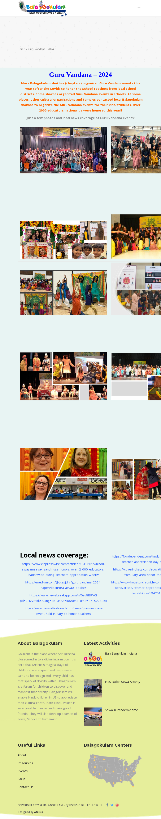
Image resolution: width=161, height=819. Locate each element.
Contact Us (26, 787)
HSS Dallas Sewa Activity (122, 681)
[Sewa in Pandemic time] (93, 716)
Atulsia (39, 812)
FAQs (21, 779)
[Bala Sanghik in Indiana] (93, 660)
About (22, 755)
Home (21, 49)
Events (23, 771)
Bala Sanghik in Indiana (121, 653)
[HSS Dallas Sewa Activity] (93, 688)
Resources (25, 763)
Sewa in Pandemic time (121, 710)
